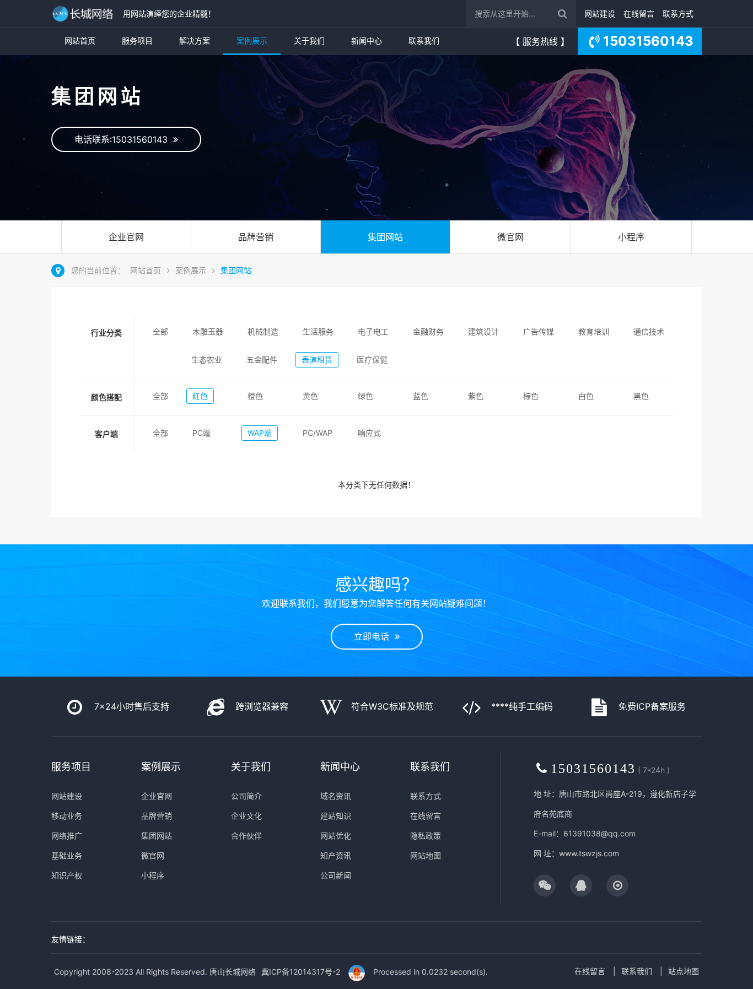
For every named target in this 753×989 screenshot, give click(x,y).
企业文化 (246, 815)
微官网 (510, 236)
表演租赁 (317, 359)
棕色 (531, 396)
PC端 (201, 432)
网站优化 (335, 835)
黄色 (310, 396)
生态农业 (206, 359)
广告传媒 (538, 331)
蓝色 (420, 396)
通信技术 (648, 331)
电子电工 (373, 331)
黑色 (641, 396)
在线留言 (638, 13)
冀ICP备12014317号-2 (300, 971)
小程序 (631, 236)
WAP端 (260, 432)
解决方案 (194, 40)
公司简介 (246, 796)
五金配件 (261, 359)
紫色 (475, 396)
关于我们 (309, 40)
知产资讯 (335, 855)
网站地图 (425, 855)
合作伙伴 (246, 835)
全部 (160, 331)
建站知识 (335, 815)
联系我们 (423, 40)
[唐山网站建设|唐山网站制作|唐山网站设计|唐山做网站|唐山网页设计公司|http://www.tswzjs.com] (84, 13)
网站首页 (79, 40)
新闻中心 (366, 40)
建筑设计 (483, 331)
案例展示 (251, 40)
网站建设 (599, 13)
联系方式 (678, 13)
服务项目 (137, 40)
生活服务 (318, 331)
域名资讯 (335, 796)
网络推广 (66, 835)
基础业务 (66, 855)
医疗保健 (372, 359)
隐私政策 (425, 835)
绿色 (365, 396)
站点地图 (683, 971)
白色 (586, 396)
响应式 (369, 432)
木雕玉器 (207, 331)
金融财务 (428, 331)
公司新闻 (335, 875)
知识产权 (66, 875)
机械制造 (263, 331)
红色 (200, 396)
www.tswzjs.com (589, 853)
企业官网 (126, 236)
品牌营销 (255, 236)
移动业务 (66, 815)
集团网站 (385, 236)
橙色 (255, 396)
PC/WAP (317, 432)
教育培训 (593, 331)
